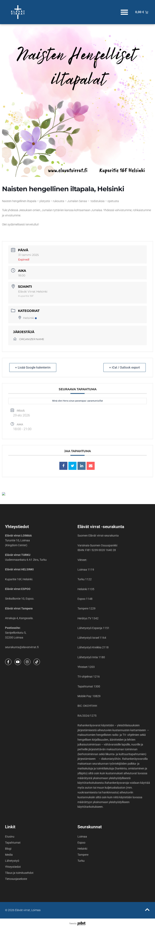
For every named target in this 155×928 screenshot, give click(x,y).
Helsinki (28, 318)
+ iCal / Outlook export (124, 367)
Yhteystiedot (13, 866)
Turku (81, 860)
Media (9, 854)
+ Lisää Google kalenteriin (32, 367)
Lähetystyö (12, 860)
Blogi (8, 848)
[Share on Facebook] (63, 466)
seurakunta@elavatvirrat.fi (22, 647)
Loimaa (82, 836)
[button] (124, 12)
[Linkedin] (82, 466)
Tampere (83, 854)
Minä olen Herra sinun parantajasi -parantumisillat (77, 401)
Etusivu (9, 836)
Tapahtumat (13, 842)
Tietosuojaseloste (16, 878)
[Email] (91, 466)
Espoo (81, 842)
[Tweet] (72, 466)
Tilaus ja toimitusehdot (19, 872)
